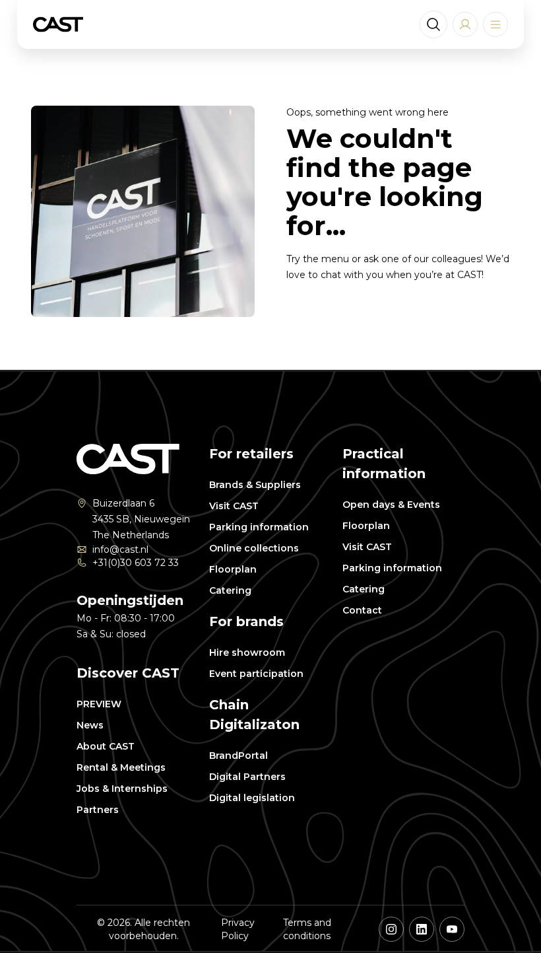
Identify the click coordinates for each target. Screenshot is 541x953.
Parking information (259, 527)
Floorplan (233, 569)
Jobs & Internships (122, 788)
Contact (362, 610)
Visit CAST (234, 506)
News (90, 725)
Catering (230, 590)
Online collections (254, 548)
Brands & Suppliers (255, 485)
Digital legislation (252, 798)
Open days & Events (391, 505)
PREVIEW (99, 704)
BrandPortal (238, 755)
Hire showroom (247, 652)
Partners (98, 810)
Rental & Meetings (121, 767)
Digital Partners (247, 777)
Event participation (256, 674)
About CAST (106, 746)
